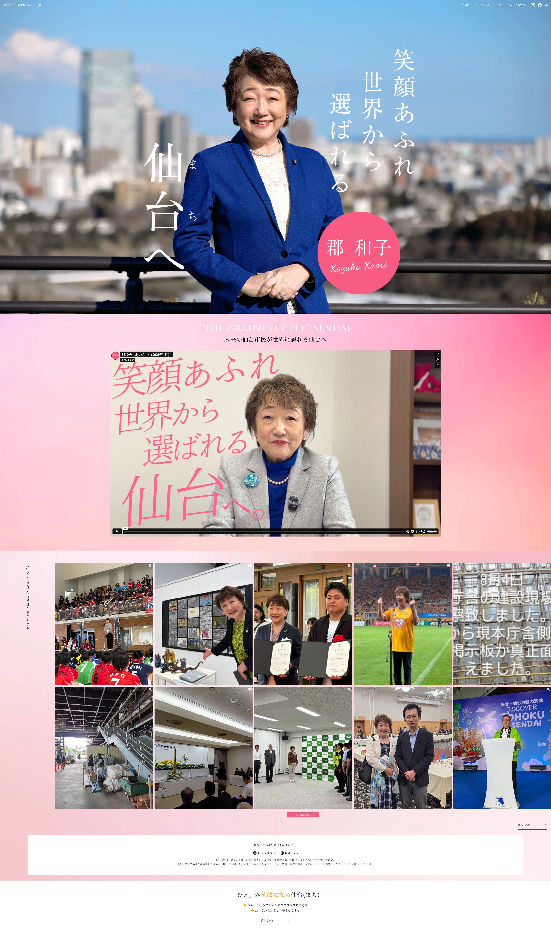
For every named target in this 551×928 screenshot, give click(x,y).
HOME (464, 5)
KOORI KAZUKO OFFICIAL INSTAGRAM (27, 600)
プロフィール (482, 5)
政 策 (498, 5)
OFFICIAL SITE (29, 5)
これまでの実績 (516, 5)
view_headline (546, 5)
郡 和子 (9, 5)
